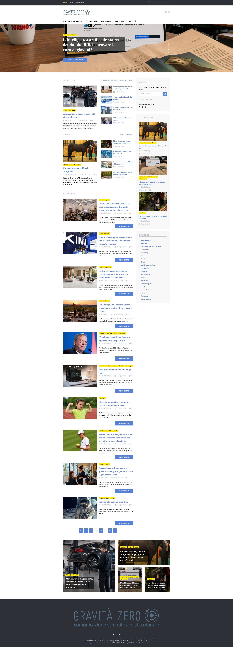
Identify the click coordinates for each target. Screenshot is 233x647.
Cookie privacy (81, 2)
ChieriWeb (135, 643)
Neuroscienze (145, 274)
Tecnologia (91, 21)
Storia (112, 498)
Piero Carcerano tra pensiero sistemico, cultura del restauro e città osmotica (157, 585)
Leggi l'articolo (75, 60)
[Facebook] (163, 12)
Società (132, 21)
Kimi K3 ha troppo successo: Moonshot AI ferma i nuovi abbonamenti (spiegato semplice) (115, 240)
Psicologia (108, 430)
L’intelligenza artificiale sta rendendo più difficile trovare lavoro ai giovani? (129, 585)
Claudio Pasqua (70, 174)
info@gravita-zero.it (92, 643)
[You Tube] (169, 12)
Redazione (68, 120)
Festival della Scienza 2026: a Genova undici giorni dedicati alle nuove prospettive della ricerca (114, 206)
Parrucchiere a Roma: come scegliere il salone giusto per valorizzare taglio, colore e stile (116, 471)
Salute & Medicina (72, 21)
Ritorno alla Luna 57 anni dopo (113, 502)
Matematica (145, 268)
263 (109, 530)
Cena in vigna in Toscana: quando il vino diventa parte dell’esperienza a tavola (115, 308)
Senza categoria (104, 200)
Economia (106, 21)
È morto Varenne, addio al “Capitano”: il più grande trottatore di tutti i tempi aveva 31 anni (132, 555)
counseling (144, 253)
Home (65, 2)
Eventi (73, 164)
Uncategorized (146, 299)
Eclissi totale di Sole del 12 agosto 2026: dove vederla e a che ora (92, 44)
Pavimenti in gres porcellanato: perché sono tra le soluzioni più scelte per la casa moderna (113, 274)
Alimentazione (146, 240)
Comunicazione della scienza (151, 246)
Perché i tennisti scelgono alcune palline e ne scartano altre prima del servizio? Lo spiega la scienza (116, 437)
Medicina (102, 398)
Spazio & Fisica (104, 498)
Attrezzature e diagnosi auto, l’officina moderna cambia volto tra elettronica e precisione (79, 583)
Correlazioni (145, 249)
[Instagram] (166, 12)
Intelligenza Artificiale (106, 333)
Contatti (71, 2)
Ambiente (119, 21)
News (65, 34)
